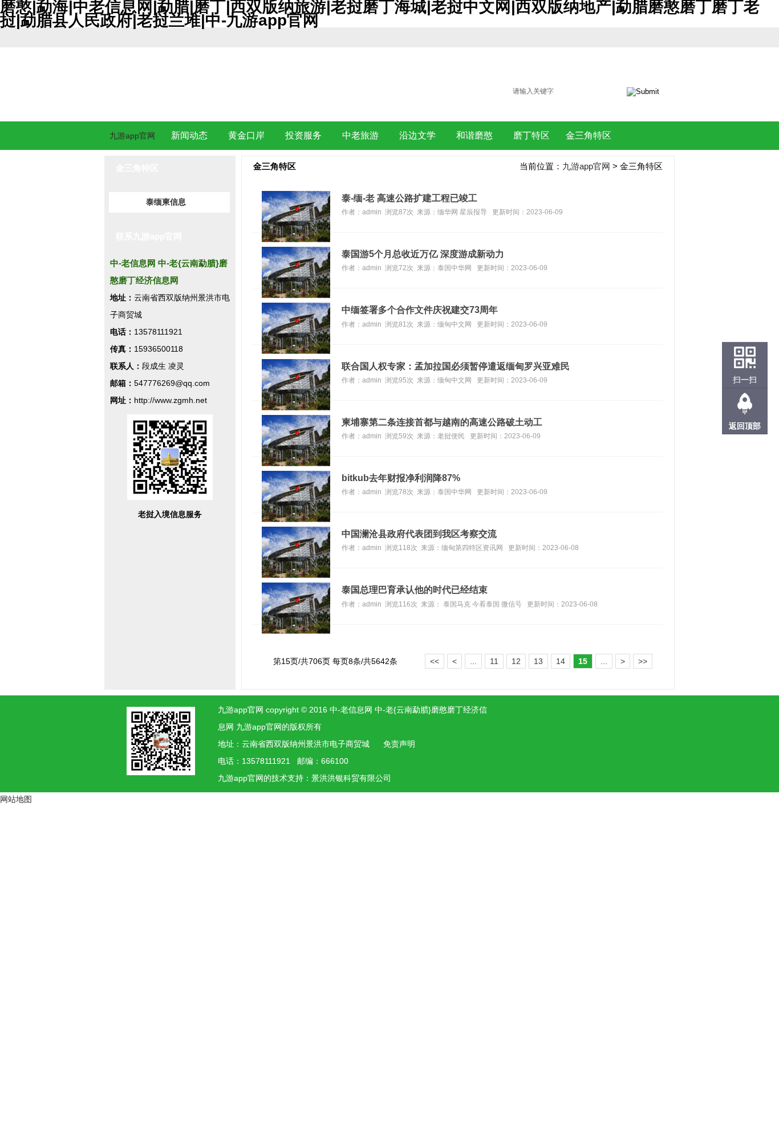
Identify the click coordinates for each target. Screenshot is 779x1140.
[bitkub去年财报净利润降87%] (296, 519)
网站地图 (16, 799)
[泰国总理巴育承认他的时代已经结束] (296, 631)
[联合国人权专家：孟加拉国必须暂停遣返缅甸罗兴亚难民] (296, 407)
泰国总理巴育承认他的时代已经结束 (415, 589)
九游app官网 (132, 135)
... (473, 661)
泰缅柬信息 (166, 202)
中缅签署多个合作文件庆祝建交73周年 (420, 309)
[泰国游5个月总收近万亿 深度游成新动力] (296, 295)
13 (538, 661)
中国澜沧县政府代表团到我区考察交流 (419, 533)
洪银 (335, 778)
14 (560, 661)
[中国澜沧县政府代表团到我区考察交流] (296, 575)
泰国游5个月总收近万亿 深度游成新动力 (423, 254)
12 (516, 661)
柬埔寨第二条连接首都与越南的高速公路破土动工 (442, 422)
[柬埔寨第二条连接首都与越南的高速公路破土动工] (296, 463)
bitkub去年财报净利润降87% (401, 478)
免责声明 (399, 743)
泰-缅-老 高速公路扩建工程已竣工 (409, 198)
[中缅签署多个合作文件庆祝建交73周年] (296, 351)
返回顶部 (745, 425)
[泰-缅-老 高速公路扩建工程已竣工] (296, 239)
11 (494, 661)
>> (642, 661)
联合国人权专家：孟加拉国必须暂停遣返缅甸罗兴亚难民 (456, 366)
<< (434, 661)
